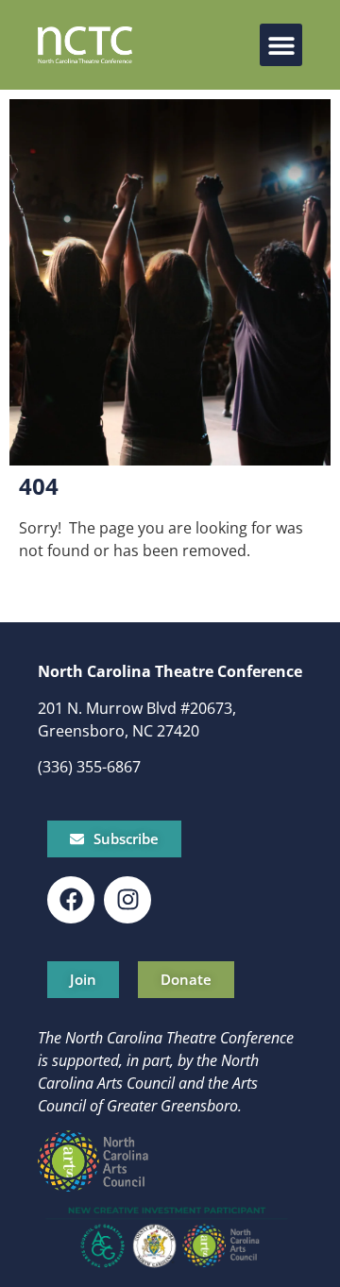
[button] (281, 45)
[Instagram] (127, 899)
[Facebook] (70, 899)
